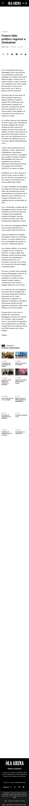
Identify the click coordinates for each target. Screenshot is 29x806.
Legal (5, 801)
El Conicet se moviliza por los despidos (6, 416)
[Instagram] (15, 787)
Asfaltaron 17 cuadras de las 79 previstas (7, 433)
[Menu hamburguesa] (3, 3)
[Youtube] (23, 787)
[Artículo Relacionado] (8, 355)
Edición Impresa (10, 345)
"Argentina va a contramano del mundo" (6, 365)
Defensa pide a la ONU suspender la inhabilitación (20, 400)
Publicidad (17, 801)
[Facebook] (11, 787)
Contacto (23, 801)
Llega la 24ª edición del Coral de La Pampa (21, 381)
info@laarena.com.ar (20, 782)
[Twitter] (19, 787)
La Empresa (11, 801)
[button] (8, 54)
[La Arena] (14, 3)
